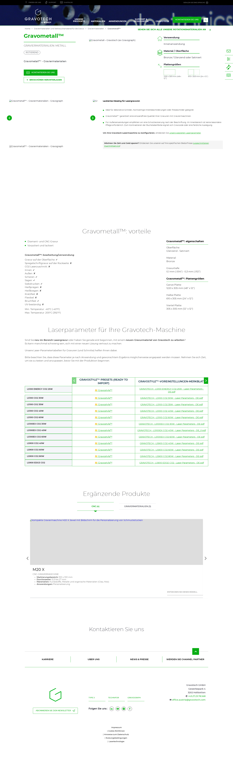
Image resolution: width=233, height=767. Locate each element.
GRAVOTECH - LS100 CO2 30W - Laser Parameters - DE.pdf (171, 398)
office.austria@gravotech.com (188, 700)
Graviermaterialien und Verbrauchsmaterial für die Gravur (59, 29)
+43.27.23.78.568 (196, 696)
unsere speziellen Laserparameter (185, 133)
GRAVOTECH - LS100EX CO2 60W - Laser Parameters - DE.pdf (172, 437)
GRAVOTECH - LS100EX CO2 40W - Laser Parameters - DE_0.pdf (171, 430)
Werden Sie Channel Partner (185, 659)
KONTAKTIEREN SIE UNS (187, 20)
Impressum (116, 727)
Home (27, 29)
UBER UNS (94, 659)
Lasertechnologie (116, 741)
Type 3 (92, 698)
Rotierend (32, 53)
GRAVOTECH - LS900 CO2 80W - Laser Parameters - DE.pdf (171, 456)
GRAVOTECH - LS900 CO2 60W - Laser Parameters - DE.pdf (171, 450)
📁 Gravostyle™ (103, 390)
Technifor (113, 698)
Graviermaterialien (96, 29)
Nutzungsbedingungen (116, 738)
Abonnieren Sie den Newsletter (53, 711)
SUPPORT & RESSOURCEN (141, 20)
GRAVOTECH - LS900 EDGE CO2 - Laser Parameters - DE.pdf (171, 463)
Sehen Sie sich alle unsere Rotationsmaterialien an (172, 29)
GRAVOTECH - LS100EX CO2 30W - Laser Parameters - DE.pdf (171, 424)
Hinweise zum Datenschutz (116, 734)
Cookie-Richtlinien (116, 731)
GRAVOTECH (162, 21)
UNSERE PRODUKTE (79, 20)
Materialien (98, 21)
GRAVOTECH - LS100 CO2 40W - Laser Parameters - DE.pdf (171, 411)
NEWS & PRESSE (139, 659)
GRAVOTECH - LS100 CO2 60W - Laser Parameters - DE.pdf (171, 417)
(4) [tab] (95, 506)
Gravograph (134, 698)
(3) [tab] (137, 506)
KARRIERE (48, 659)
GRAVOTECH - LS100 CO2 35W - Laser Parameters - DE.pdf (171, 405)
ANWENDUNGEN (117, 21)
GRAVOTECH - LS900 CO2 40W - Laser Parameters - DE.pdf (171, 443)
